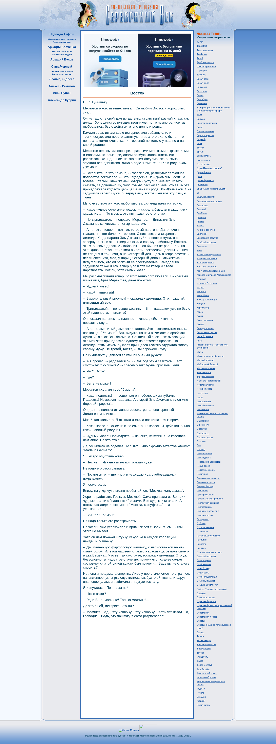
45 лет (200, 42)
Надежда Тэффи (62, 34)
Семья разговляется (207, 585)
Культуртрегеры (205, 320)
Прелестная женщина (208, 503)
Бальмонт (202, 87)
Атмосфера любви (206, 66)
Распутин (201, 539)
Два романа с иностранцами (211, 189)
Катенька (201, 279)
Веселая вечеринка (207, 123)
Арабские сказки (205, 62)
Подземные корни (206, 470)
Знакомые (202, 246)
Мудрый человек (205, 376)
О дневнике (203, 421)
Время (200, 151)
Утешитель (202, 657)
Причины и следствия (208, 511)
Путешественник (205, 527)
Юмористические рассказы (62, 39)
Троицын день (204, 648)
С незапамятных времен (209, 552)
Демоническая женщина (209, 201)
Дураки (200, 221)
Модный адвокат (205, 360)
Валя (199, 114)
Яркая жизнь (203, 705)
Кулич (200, 316)
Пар (199, 445)
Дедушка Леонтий (206, 197)
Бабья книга (203, 83)
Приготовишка (204, 507)
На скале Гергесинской (208, 380)
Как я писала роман (207, 266)
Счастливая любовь (207, 617)
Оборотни (202, 429)
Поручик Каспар (205, 486)
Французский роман (207, 673)
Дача (199, 176)
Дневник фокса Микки (62, 71)
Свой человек (204, 564)
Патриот (201, 449)
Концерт (201, 303)
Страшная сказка (206, 597)
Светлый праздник (206, 556)
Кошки (200, 312)
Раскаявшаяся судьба (208, 535)
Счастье (201, 621)
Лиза (199, 340)
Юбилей (201, 701)
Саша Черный (61, 66)
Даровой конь (204, 172)
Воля (199, 143)
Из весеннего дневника (209, 254)
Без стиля (202, 91)
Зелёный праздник (206, 242)
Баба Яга (201, 74)
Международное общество (210, 356)
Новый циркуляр (205, 405)
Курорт (200, 324)
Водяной (201, 139)
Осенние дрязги (205, 437)
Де (198, 193)
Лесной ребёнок (205, 336)
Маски (200, 352)
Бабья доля (203, 79)
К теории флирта (205, 262)
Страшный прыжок (206, 601)
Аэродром (202, 70)
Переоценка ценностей (208, 462)
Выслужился (203, 160)
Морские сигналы (206, 368)
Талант (200, 636)
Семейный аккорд (206, 581)
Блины (200, 95)
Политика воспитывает (208, 478)
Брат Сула (202, 99)
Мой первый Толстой (207, 364)
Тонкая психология (206, 644)
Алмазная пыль (205, 50)
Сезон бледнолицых (207, 576)
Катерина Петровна (207, 283)
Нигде (200, 397)
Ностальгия (203, 409)
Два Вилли (202, 184)
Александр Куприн (62, 100)
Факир (200, 661)
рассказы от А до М (62, 52)
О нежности (203, 425)
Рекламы (201, 548)
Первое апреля (204, 453)
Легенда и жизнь (205, 328)
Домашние (202, 205)
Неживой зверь (204, 389)
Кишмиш (201, 291)
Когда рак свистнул (207, 299)
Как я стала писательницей (211, 271)
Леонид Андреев (61, 79)
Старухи (201, 593)
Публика (201, 523)
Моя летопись (204, 372)
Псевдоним (203, 519)
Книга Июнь (203, 295)
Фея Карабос (203, 669)
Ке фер (200, 287)
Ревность (201, 544)
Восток (200, 147)
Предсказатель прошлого (210, 498)
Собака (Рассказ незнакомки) (212, 589)
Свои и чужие (204, 560)
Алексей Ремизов (62, 86)
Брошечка (202, 103)
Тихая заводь (204, 640)
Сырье (200, 632)
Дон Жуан (202, 213)
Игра (199, 250)
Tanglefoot (202, 46)
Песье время (203, 466)
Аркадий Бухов (61, 59)
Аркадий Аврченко (62, 47)
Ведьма (201, 119)
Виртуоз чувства (205, 135)
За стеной (202, 234)
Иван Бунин (62, 93)
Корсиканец (203, 307)
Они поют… (203, 433)
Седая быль (203, 572)
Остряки (201, 441)
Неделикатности (205, 385)
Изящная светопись (207, 258)
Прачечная (202, 490)
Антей (200, 58)
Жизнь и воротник (206, 230)
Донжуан (201, 217)
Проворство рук (205, 515)
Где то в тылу (204, 164)
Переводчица (204, 457)
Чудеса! (201, 688)
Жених (200, 225)
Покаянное (202, 474)
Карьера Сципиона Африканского (214, 275)
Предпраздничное (206, 494)
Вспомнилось (204, 156)
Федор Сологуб (204, 665)
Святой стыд (203, 568)
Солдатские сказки (61, 74)
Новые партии (204, 401)
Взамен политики (205, 131)
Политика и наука (206, 482)
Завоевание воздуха (207, 238)
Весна (200, 127)
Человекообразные (206, 677)
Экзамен (201, 697)
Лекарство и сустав (207, 332)
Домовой (201, 209)
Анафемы (202, 54)
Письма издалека (62, 42)
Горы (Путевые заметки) (209, 168)
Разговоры (202, 531)
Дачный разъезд (205, 180)
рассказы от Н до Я (62, 54)
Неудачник (202, 393)
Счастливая (203, 613)
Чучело (200, 693)
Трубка (200, 653)
